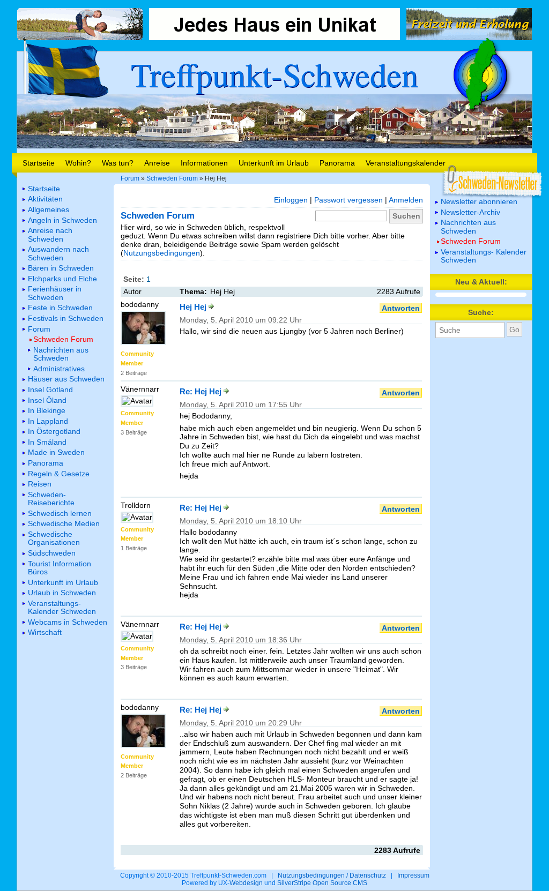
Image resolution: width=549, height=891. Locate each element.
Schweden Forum (172, 178)
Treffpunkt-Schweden (274, 74)
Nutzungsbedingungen (161, 253)
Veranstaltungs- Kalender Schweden (483, 256)
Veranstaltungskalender (406, 163)
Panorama (337, 163)
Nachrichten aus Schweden (468, 226)
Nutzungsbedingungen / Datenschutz (332, 875)
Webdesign (246, 883)
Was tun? (117, 163)
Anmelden (406, 200)
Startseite (39, 163)
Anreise (157, 163)
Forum (130, 178)
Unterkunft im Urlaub (274, 163)
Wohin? (78, 163)
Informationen (204, 163)
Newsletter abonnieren (479, 201)
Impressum (413, 875)
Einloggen (291, 200)
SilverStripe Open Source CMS (322, 883)
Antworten (401, 308)
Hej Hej (194, 306)
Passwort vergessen (348, 200)
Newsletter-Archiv (470, 212)
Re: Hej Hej (202, 391)
